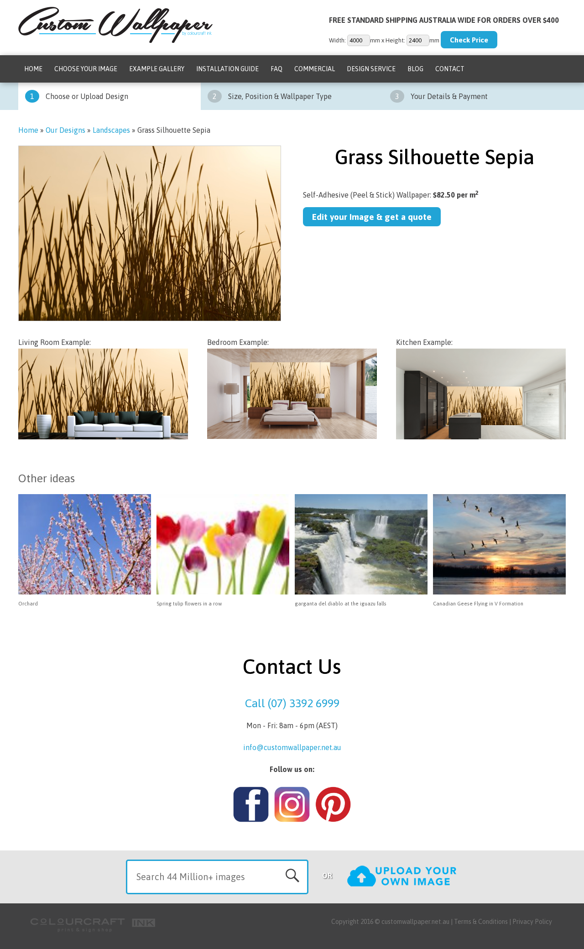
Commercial (314, 69)
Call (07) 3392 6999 (292, 703)
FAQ (276, 69)
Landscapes (111, 130)
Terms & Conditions (481, 921)
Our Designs (65, 130)
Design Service (371, 69)
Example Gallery (156, 69)
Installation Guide (227, 69)
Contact (449, 69)
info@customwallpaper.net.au (292, 747)
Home (33, 69)
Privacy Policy (532, 921)
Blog (415, 69)
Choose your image (85, 69)
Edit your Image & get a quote (372, 217)
